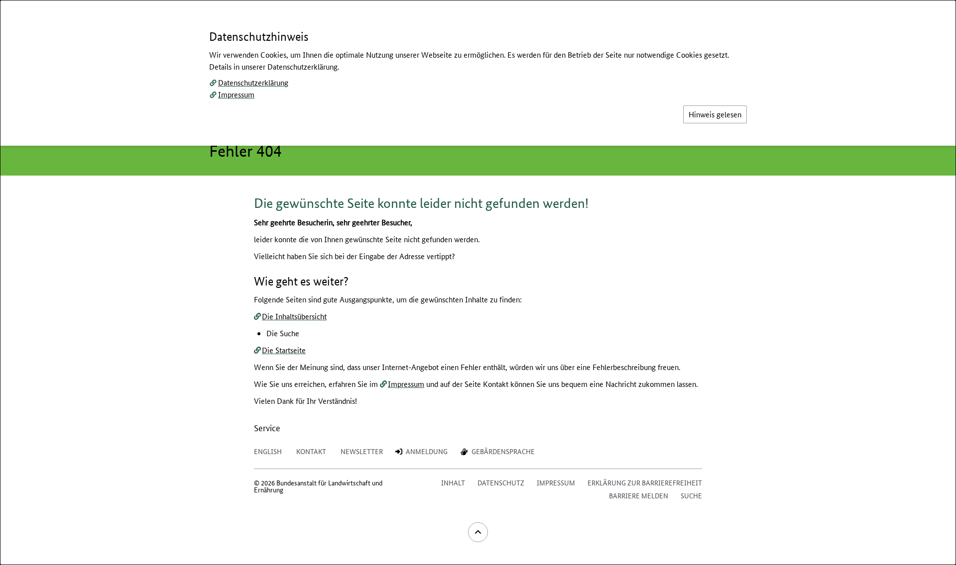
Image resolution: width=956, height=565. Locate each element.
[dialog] (478, 282)
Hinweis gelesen (715, 114)
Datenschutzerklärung (253, 82)
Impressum (236, 94)
